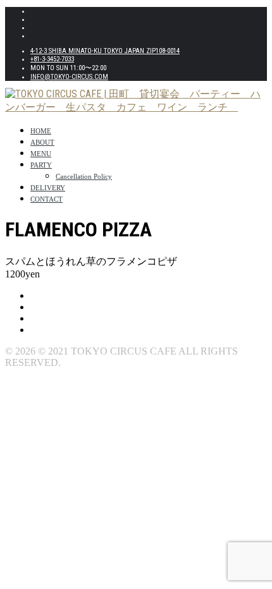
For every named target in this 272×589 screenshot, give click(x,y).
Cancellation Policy (84, 176)
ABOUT (42, 142)
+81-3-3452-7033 (52, 59)
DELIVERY (47, 187)
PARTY (41, 165)
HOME (40, 131)
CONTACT (46, 199)
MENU (40, 153)
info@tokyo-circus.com (69, 77)
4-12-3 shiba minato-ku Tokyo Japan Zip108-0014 (105, 51)
